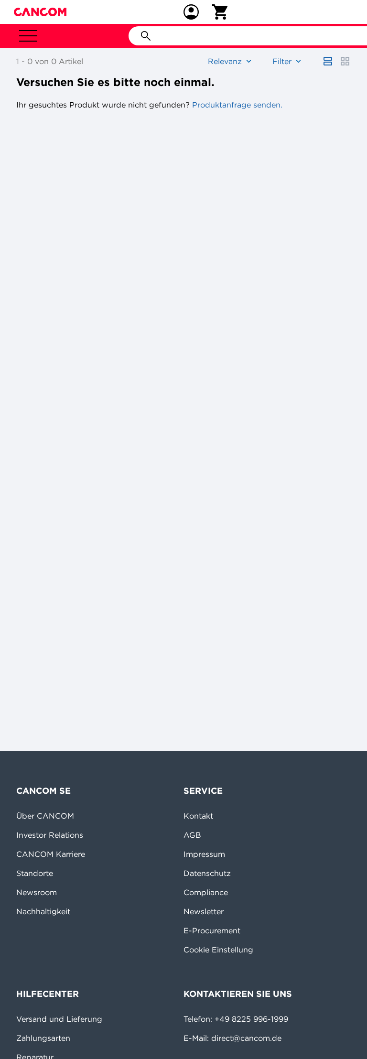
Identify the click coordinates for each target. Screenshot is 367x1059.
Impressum (204, 854)
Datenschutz (207, 873)
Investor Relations (49, 835)
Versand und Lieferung (59, 1019)
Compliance (206, 892)
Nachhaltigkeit (43, 911)
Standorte (34, 873)
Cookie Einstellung (218, 949)
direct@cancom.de (246, 1038)
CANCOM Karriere (50, 854)
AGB (192, 835)
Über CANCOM (45, 816)
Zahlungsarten (43, 1038)
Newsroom (36, 892)
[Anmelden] (191, 12)
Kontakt (198, 816)
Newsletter (204, 911)
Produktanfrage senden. (236, 104)
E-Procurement (212, 930)
